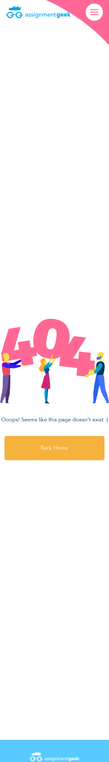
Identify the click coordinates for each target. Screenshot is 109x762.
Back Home (54, 447)
